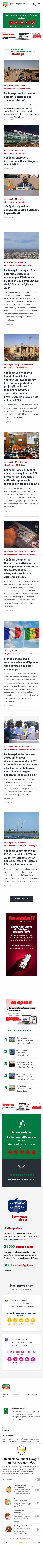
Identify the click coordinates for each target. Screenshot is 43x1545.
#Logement (9, 368)
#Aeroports (20, 150)
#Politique (20, 465)
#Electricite (9, 88)
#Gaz (18, 265)
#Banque (19, 551)
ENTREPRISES (7, 1436)
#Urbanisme (22, 368)
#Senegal (8, 85)
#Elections (9, 465)
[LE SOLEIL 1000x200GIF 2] (21, 36)
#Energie (33, 846)
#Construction (28, 365)
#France (33, 654)
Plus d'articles (21, 899)
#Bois (17, 746)
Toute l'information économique (17, 4)
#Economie (20, 85)
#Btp (17, 365)
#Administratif (21, 462)
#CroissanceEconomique (15, 846)
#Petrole (27, 265)
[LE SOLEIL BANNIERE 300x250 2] (21, 1012)
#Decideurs (20, 199)
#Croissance (20, 262)
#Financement (23, 88)
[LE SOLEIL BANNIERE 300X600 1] (21, 944)
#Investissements (27, 554)
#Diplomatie (9, 654)
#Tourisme (21, 153)
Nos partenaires (19, 1408)
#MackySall (21, 202)
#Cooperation (21, 651)
